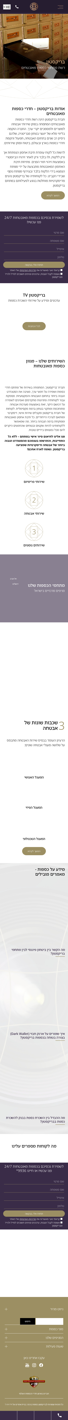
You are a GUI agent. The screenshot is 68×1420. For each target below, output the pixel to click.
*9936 (21, 1170)
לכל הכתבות (34, 326)
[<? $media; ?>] (41, 1365)
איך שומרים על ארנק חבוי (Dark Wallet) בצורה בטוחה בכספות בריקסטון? (37, 1036)
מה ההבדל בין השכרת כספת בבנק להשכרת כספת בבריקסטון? (35, 1120)
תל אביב (13, 578)
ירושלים (15, 584)
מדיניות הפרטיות (28, 270)
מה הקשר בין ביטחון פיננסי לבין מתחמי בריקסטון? (38, 952)
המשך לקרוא (53, 195)
